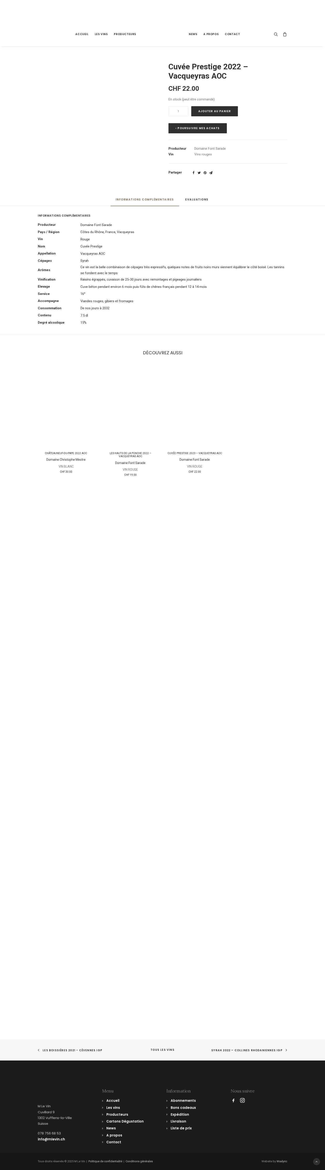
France (110, 232)
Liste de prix (181, 1128)
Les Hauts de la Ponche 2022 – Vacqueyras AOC (130, 455)
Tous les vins (162, 1050)
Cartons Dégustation (125, 1121)
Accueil (81, 34)
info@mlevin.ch (51, 1139)
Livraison (178, 1121)
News (193, 34)
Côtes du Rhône (92, 232)
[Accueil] (53, 1083)
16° (82, 294)
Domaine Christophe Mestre (66, 459)
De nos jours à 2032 (94, 308)
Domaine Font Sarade (210, 149)
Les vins (101, 34)
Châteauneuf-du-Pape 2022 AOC (66, 453)
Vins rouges (203, 154)
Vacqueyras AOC (92, 254)
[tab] (145, 201)
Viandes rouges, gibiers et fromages (106, 301)
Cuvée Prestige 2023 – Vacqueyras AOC (195, 453)
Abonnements (183, 1100)
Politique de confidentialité (105, 1161)
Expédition (180, 1114)
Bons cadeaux (183, 1107)
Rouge (85, 239)
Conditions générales (139, 1161)
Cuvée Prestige (91, 246)
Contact (232, 34)
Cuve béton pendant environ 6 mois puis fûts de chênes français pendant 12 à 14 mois (143, 287)
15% (83, 323)
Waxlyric (282, 1161)
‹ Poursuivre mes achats (198, 128)
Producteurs (125, 34)
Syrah (84, 261)
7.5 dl (84, 315)
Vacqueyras (125, 232)
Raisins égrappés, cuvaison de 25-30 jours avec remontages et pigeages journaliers (141, 279)
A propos (211, 34)
